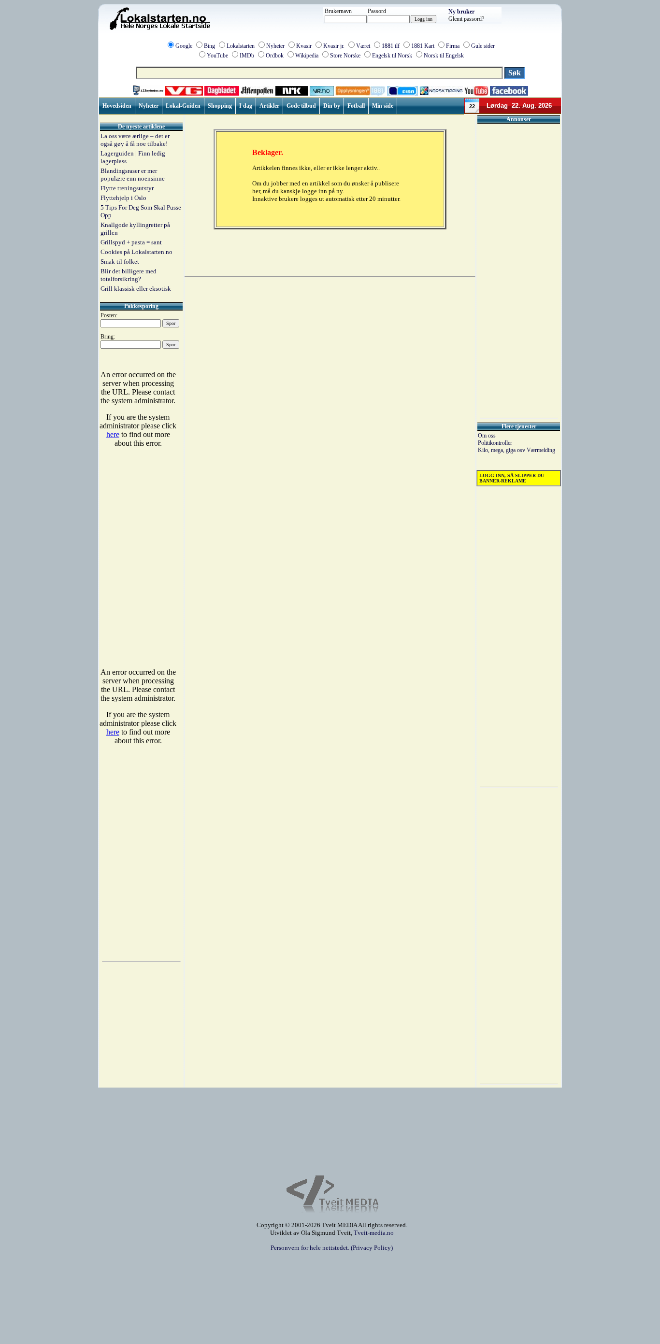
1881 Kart (422, 45)
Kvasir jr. (333, 45)
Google (183, 45)
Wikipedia (306, 55)
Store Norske (345, 55)
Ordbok (275, 55)
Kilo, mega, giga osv (502, 450)
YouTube (217, 55)
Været (363, 45)
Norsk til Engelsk (444, 55)
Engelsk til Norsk (392, 55)
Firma (452, 45)
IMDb (247, 55)
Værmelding (541, 450)
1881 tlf (391, 45)
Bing (209, 45)
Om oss (487, 435)
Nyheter (275, 45)
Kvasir (304, 45)
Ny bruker (461, 11)
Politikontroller (495, 442)
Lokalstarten (241, 45)
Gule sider (483, 45)
